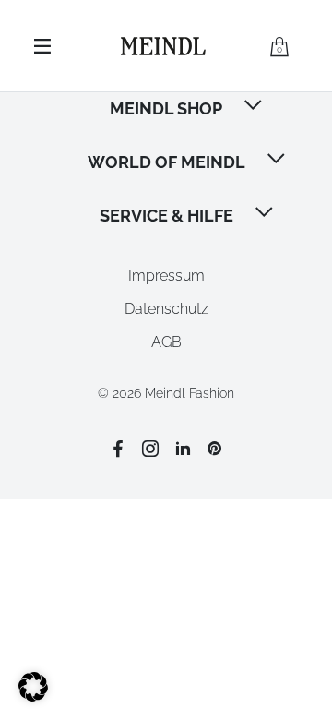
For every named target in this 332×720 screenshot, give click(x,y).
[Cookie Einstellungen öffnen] (33, 696)
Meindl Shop (166, 108)
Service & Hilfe (166, 215)
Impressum (166, 275)
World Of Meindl (166, 162)
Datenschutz (166, 309)
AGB (166, 342)
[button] (254, 107)
